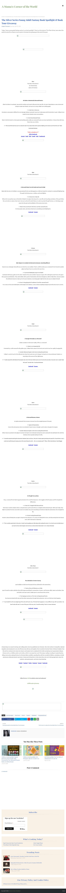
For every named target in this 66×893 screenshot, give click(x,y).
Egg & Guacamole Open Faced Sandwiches (13, 843)
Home (3, 16)
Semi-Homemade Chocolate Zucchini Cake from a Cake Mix (25, 856)
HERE (28, 678)
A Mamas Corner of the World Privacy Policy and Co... (15, 884)
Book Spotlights (9, 715)
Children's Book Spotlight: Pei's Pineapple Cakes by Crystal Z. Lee (31, 757)
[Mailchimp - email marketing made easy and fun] (22, 830)
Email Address (9, 823)
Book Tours (17, 715)
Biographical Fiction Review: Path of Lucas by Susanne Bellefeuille (26, 862)
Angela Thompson (6, 26)
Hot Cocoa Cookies (37, 845)
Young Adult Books (9, 16)
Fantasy (28, 715)
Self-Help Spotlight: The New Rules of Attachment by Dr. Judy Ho (53, 757)
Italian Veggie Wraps (38, 843)
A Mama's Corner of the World (19, 6)
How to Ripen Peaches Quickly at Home (20, 869)
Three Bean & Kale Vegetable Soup (11, 845)
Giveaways (34, 715)
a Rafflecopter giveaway (33, 683)
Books (23, 715)
